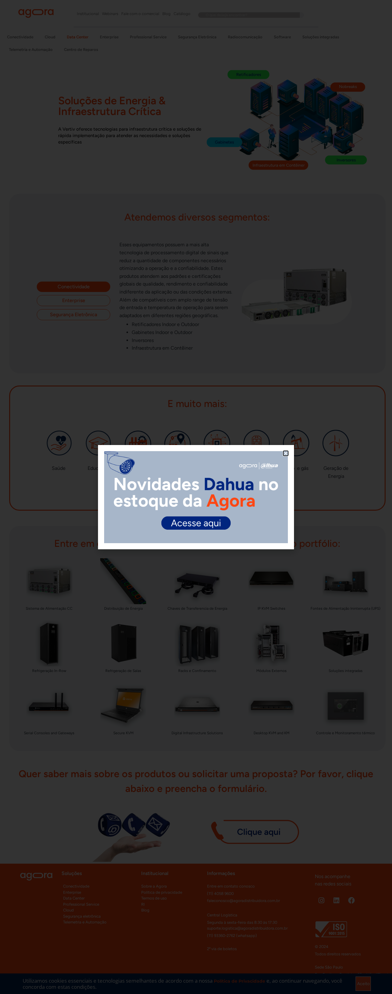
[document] (196, 497)
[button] (286, 453)
